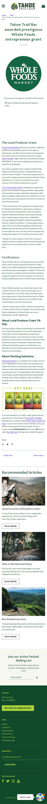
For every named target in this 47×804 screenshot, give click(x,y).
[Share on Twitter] (7, 444)
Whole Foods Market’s (11, 147)
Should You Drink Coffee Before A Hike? (21, 509)
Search (4, 724)
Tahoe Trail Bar (7, 158)
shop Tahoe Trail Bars (33, 418)
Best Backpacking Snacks (14, 619)
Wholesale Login (8, 740)
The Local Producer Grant (12, 187)
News (12, 15)
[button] (40, 797)
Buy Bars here (12, 432)
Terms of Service (8, 737)
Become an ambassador (18, 708)
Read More (11, 526)
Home (4, 15)
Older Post (8, 455)
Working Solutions (9, 361)
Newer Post (38, 455)
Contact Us (6, 727)
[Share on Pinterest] (12, 444)
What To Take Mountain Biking (17, 564)
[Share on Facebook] (3, 444)
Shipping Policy (8, 731)
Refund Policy (7, 734)
